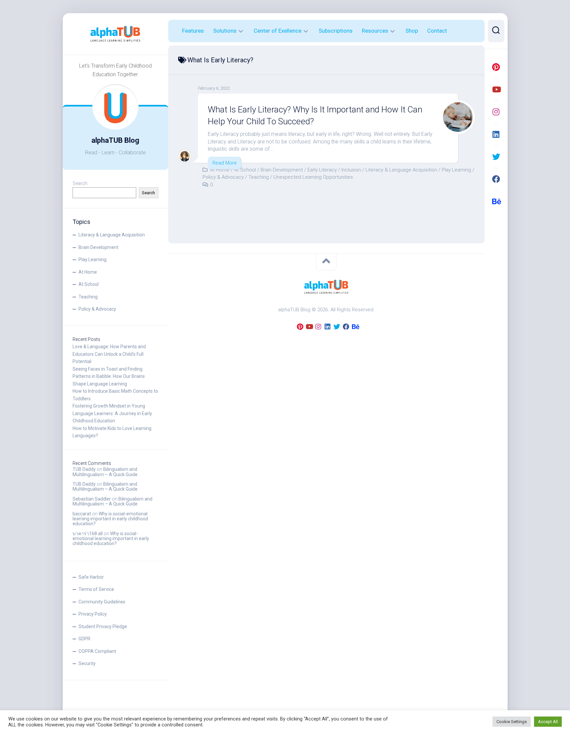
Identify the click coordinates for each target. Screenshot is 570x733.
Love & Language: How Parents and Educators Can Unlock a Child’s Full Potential (109, 354)
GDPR (84, 638)
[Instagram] (496, 112)
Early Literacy (322, 170)
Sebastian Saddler (92, 499)
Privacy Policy (93, 614)
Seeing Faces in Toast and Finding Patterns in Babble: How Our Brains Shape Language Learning (109, 376)
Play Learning (93, 259)
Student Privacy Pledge (103, 626)
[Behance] (496, 201)
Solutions (225, 30)
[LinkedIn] (496, 134)
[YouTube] (496, 89)
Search (80, 183)
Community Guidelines (102, 601)
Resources (375, 30)
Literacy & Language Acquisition (112, 234)
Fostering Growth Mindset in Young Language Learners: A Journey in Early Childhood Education (112, 413)
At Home (88, 272)
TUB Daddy (84, 469)
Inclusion (351, 170)
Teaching (88, 296)
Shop (411, 30)
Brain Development (98, 247)
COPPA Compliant (97, 651)
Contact (437, 30)
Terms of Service (96, 589)
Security (87, 663)
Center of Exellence (277, 30)
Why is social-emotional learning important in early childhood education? (110, 519)
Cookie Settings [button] (511, 721)
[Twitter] (496, 157)
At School (89, 284)
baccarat (82, 513)
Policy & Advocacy (97, 309)
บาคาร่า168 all (88, 533)
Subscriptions (336, 30)
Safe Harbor (91, 577)
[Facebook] (496, 179)
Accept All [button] (548, 721)
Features (193, 30)
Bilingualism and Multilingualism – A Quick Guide (105, 472)
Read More (224, 163)
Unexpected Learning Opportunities (313, 177)
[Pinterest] (496, 67)
